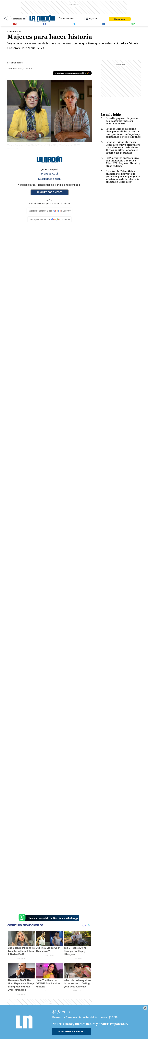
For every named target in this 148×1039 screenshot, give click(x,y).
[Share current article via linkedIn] (103, 23)
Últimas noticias (66, 19)
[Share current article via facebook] (44, 23)
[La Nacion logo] (42, 18)
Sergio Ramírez (17, 63)
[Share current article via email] (14, 23)
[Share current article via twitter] (74, 23)
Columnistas (14, 31)
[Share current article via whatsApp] (133, 23)
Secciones (16, 18)
